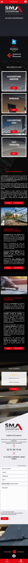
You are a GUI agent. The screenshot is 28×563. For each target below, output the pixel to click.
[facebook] (25, 2)
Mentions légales (7, 551)
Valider (4, 518)
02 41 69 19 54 (14, 1)
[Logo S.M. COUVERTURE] (14, 10)
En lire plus (14, 389)
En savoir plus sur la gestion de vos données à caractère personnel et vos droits (12, 513)
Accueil (2, 167)
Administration (20, 551)
